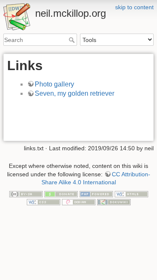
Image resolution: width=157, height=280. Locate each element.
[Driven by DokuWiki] (114, 202)
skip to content (134, 7)
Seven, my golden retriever (74, 93)
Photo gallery (54, 84)
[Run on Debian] (78, 202)
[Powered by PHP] (96, 193)
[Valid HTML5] (131, 193)
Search (73, 40)
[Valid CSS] (43, 202)
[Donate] (61, 193)
